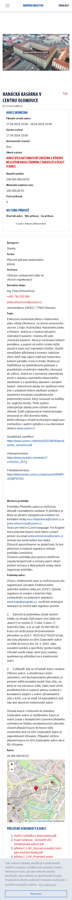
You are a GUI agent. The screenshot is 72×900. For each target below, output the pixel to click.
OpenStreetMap (44, 820)
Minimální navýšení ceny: (19, 185)
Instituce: (12, 270)
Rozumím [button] (36, 893)
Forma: (11, 254)
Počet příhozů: (14, 196)
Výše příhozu (32, 216)
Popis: (10, 313)
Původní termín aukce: (18, 118)
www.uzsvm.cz (26, 428)
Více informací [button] (47, 884)
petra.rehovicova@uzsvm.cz (24, 302)
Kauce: (10, 750)
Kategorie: (13, 243)
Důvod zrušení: (14, 152)
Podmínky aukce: (16, 575)
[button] (36, 788)
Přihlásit (64, 5)
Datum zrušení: (14, 130)
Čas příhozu (47, 216)
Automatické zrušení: (18, 141)
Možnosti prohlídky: (18, 501)
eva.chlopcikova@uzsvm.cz (44, 519)
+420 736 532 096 (18, 296)
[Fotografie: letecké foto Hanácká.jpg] (36, 52)
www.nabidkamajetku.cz (22, 601)
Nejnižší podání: (15, 173)
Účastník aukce (14, 216)
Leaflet (30, 820)
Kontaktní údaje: (16, 285)
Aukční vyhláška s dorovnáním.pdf (35, 835)
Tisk (65, 93)
